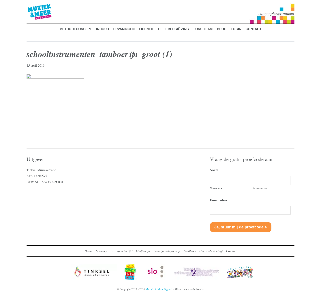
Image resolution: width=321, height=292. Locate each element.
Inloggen (101, 251)
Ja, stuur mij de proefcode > (240, 227)
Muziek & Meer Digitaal (32, 6)
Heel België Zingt (211, 251)
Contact (231, 251)
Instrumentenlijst (121, 251)
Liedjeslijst (143, 251)
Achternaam (259, 188)
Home (88, 251)
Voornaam (216, 188)
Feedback (190, 251)
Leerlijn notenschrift (166, 251)
